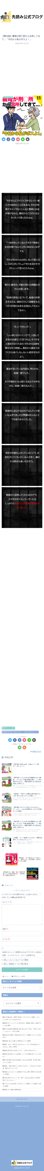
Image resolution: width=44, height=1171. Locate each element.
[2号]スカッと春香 (9, 728)
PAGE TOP (22, 1099)
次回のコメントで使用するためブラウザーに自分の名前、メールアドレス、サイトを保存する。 (22, 953)
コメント (6, 902)
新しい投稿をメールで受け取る (16, 964)
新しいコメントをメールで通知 (16, 960)
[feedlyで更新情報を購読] (19, 747)
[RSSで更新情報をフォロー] (24, 747)
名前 (5, 929)
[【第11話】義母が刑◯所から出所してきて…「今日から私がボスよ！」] (13, 139)
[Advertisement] (22, 70)
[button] (40, 987)
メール (6, 939)
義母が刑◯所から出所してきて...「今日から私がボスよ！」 (21, 732)
